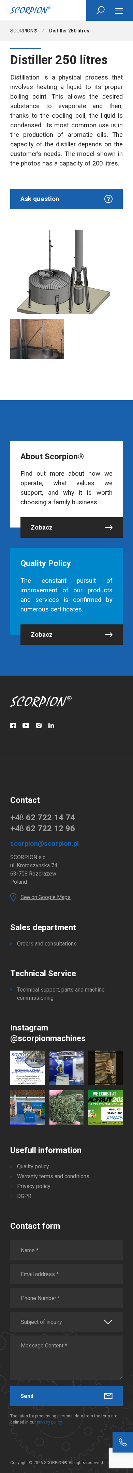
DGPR (24, 1196)
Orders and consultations (47, 943)
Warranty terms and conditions (53, 1176)
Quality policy (33, 1166)
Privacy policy (33, 1186)
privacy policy (49, 1422)
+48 (42, 817)
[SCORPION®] (30, 10)
